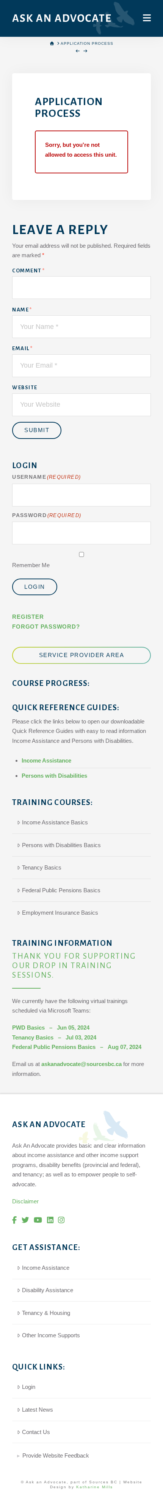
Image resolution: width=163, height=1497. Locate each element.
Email (22, 348)
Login (34, 586)
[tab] (81, 1452)
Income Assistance (46, 760)
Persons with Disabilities (54, 775)
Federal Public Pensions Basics (61, 890)
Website (25, 387)
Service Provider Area (81, 655)
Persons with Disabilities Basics (61, 845)
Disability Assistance (47, 1290)
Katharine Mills (94, 1487)
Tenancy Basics (41, 867)
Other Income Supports (51, 1335)
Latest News (37, 1409)
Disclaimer (25, 1201)
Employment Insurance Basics (60, 912)
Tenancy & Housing (46, 1313)
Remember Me (31, 565)
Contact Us (36, 1432)
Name (22, 310)
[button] (147, 18)
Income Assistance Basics (55, 822)
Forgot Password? (46, 626)
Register (28, 616)
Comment (28, 271)
